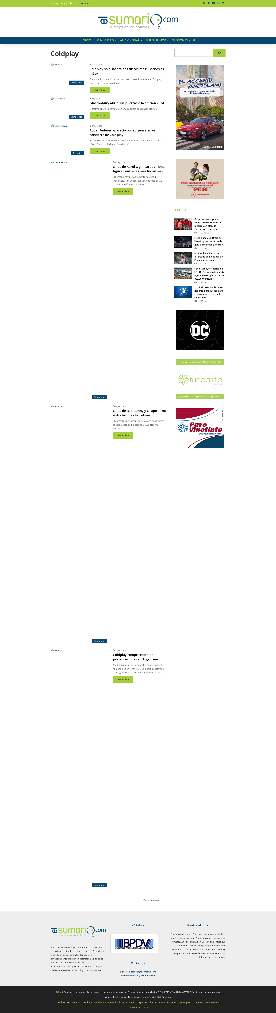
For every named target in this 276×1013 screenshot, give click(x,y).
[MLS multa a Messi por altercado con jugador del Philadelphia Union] (183, 258)
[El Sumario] (138, 21)
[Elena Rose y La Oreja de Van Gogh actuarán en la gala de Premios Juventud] (183, 242)
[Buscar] (219, 53)
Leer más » (100, 89)
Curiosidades (128, 1002)
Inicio (86, 40)
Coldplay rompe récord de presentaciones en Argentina (135, 657)
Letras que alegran (181, 1002)
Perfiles (133, 1007)
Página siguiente (151, 900)
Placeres (143, 1007)
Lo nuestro (105, 40)
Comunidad (114, 1002)
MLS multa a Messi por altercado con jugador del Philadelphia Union (208, 256)
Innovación (163, 1002)
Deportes (142, 1002)
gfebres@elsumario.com (143, 971)
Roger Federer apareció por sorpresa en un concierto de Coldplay (123, 132)
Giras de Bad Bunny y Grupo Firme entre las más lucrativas (140, 412)
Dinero (152, 1002)
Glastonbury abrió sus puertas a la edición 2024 (127, 103)
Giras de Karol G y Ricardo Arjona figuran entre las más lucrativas (139, 168)
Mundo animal (212, 1002)
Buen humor (156, 40)
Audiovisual (130, 40)
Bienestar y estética (82, 1002)
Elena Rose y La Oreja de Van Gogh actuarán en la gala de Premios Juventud (208, 241)
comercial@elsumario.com (141, 975)
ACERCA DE (86, 3)
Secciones (180, 40)
